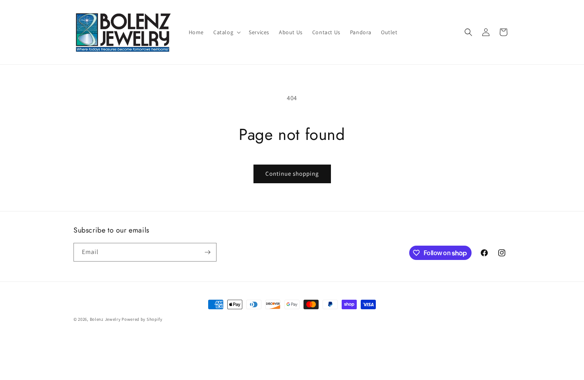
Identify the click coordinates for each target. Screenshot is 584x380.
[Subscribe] (207, 252)
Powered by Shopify (142, 319)
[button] (226, 32)
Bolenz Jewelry (105, 319)
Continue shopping (292, 173)
